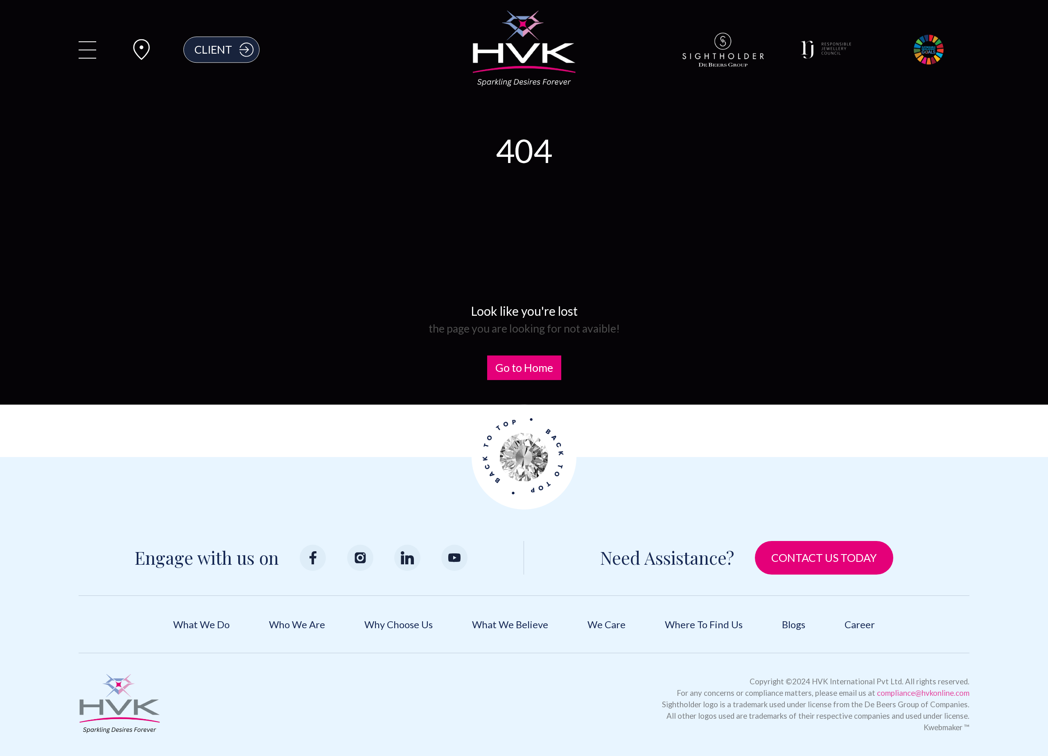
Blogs (793, 624)
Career (860, 624)
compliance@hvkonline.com (923, 692)
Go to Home (524, 367)
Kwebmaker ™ (946, 727)
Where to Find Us (704, 624)
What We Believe (510, 624)
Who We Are (297, 624)
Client (213, 49)
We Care (606, 624)
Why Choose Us (398, 624)
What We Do (201, 624)
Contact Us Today (824, 557)
